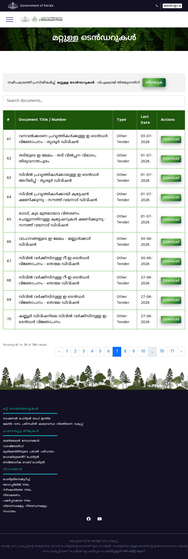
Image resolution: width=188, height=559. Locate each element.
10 (143, 351)
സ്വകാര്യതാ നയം (17, 489)
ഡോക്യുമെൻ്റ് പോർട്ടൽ (21, 456)
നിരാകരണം (11, 494)
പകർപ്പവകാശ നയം (17, 500)
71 (172, 351)
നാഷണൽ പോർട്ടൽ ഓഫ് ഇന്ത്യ (26, 418)
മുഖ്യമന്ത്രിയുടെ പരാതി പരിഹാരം (28, 451)
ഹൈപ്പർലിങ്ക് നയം (16, 484)
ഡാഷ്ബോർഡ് (13, 445)
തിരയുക (154, 82)
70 (162, 351)
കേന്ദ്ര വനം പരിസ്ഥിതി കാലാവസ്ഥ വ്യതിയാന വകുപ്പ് (43, 423)
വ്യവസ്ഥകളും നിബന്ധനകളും (25, 505)
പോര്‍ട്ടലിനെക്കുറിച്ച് (16, 478)
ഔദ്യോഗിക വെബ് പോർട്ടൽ (24, 462)
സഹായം (9, 511)
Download (171, 139)
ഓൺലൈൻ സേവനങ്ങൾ (21, 440)
